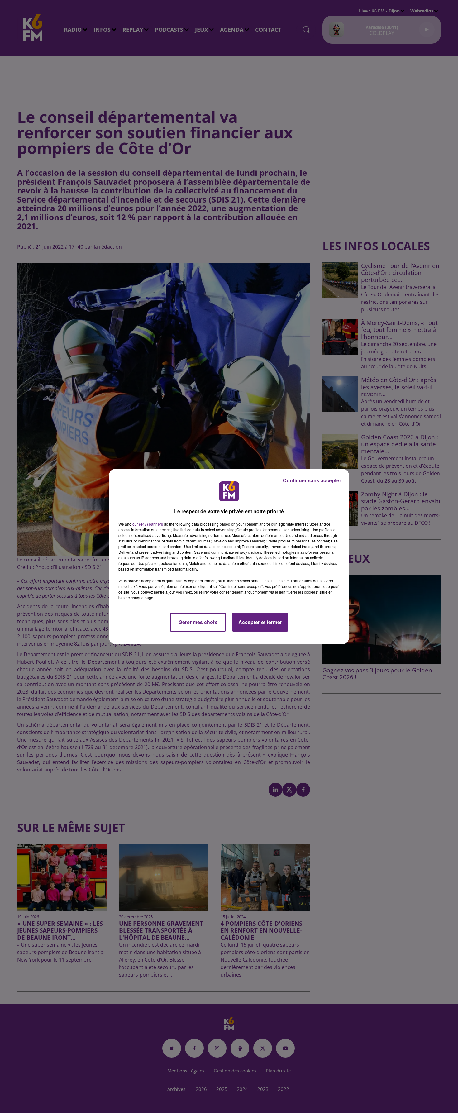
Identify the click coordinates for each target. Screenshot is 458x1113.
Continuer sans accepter (312, 480)
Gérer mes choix (198, 622)
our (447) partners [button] (147, 524)
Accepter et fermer (260, 622)
